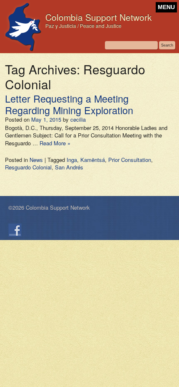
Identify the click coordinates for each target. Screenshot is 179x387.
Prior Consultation (129, 160)
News (36, 160)
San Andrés (69, 167)
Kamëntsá (92, 160)
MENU (166, 7)
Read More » (55, 143)
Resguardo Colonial (28, 167)
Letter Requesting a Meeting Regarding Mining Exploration (69, 104)
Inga (72, 160)
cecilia (78, 119)
